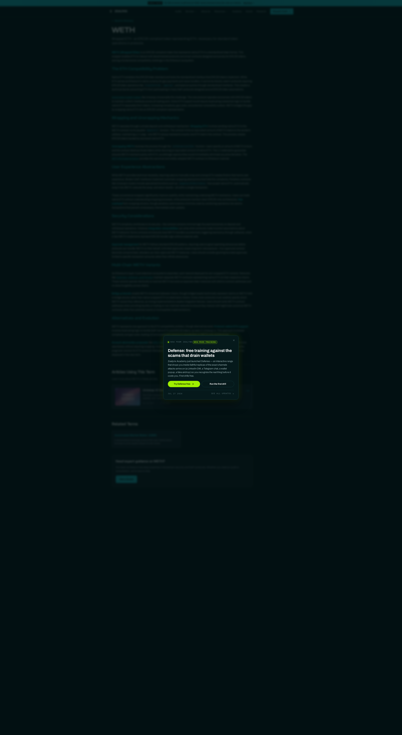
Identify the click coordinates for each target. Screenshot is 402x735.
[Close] (233, 340)
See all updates (221, 393)
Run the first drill (218, 384)
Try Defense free (182, 384)
